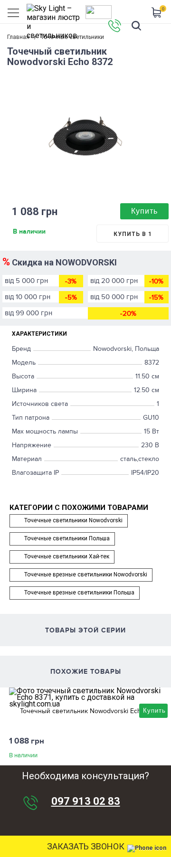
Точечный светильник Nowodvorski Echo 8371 (90, 711)
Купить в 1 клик (133, 237)
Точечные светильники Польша (67, 538)
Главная (18, 37)
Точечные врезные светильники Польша (79, 592)
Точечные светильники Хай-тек (66, 556)
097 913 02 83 (85, 801)
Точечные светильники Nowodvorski (73, 520)
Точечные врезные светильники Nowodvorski (85, 574)
